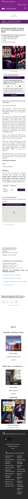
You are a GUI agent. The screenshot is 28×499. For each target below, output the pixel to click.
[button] (22, 4)
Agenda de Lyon (9, 484)
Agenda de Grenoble (8, 476)
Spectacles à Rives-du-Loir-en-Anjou (12, 278)
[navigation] (25, 8)
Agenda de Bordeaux (8, 462)
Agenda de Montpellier (20, 462)
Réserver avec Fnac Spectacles (13, 429)
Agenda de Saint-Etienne (20, 485)
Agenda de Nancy (9, 486)
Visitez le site (19, 268)
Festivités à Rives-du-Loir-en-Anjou (11, 275)
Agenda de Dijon (9, 473)
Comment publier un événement (13, 444)
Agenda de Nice (21, 469)
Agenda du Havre (9, 479)
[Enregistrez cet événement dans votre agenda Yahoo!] (16, 86)
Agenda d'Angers (9, 459)
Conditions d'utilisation (13, 446)
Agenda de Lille (9, 481)
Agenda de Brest (9, 465)
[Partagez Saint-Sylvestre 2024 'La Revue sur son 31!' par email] (16, 301)
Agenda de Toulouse (20, 492)
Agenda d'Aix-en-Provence (9, 456)
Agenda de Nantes (20, 466)
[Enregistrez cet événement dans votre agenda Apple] (8, 86)
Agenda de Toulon (20, 489)
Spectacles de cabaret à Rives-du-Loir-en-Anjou (15, 281)
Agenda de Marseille (20, 456)
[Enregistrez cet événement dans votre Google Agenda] (12, 86)
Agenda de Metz (21, 459)
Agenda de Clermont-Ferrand (9, 470)
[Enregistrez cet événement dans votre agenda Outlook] (19, 86)
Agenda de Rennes (20, 474)
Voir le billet (21, 190)
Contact (13, 448)
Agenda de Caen (9, 467)
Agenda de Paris (21, 471)
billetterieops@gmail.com (12, 265)
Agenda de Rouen (20, 478)
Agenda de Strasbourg (20, 481)
